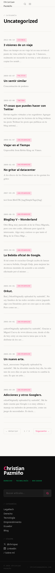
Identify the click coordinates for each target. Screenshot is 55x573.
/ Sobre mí (9, 552)
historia (21, 40)
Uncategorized (24, 140)
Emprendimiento (12, 522)
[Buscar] (25, 4)
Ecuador (8, 526)
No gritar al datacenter (19, 170)
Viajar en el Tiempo (17, 145)
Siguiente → (42, 431)
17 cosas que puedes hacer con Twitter (25, 107)
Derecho (8, 513)
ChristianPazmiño (14, 470)
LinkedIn (11, 548)
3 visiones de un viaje (18, 45)
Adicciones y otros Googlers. (23, 395)
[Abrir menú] (30, 4)
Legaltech (9, 509)
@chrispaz (12, 544)
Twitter (21, 101)
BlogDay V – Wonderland (20, 219)
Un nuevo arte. (14, 359)
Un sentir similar (15, 81)
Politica (21, 76)
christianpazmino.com (40, 567)
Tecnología (9, 517)
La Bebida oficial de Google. (22, 255)
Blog (6, 530)
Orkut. (8, 291)
